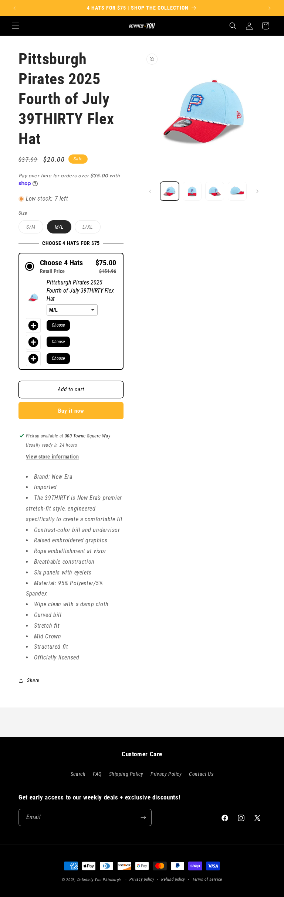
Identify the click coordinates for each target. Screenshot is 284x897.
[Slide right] (257, 191)
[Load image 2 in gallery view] (192, 191)
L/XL (91, 228)
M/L (59, 227)
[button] (15, 26)
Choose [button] (58, 325)
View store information (52, 457)
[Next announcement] (269, 8)
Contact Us (201, 774)
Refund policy (173, 879)
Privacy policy (141, 879)
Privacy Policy (166, 774)
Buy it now (71, 410)
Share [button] (33, 680)
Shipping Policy (126, 774)
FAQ (97, 774)
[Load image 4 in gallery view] (237, 191)
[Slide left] (150, 191)
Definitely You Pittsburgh (99, 879)
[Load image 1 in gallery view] (169, 191)
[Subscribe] (143, 817)
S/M (34, 228)
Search (78, 774)
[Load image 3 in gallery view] (214, 191)
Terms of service (207, 879)
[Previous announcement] (14, 8)
